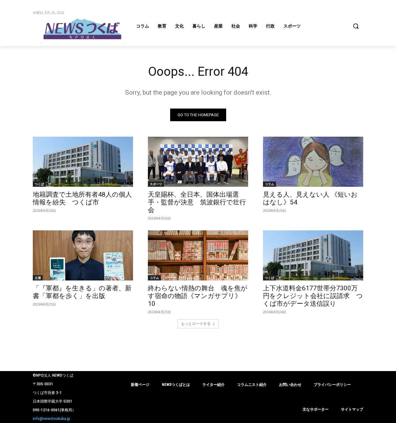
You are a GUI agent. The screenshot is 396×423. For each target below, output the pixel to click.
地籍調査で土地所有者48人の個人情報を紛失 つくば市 (82, 198)
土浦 (38, 278)
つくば (39, 184)
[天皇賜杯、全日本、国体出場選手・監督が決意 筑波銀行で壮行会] (198, 162)
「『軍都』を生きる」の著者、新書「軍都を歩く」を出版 (82, 292)
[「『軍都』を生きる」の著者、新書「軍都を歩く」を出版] (83, 255)
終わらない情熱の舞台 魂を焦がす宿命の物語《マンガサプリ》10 (198, 295)
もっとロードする (196, 323)
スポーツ (156, 184)
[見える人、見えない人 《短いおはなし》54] (313, 162)
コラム (269, 184)
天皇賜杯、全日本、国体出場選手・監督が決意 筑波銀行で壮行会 (197, 202)
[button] (355, 26)
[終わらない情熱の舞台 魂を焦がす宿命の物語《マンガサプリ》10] (198, 255)
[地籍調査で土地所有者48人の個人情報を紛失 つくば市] (83, 162)
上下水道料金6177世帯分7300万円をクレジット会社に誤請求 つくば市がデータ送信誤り (313, 295)
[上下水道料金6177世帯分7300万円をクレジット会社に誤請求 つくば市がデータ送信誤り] (313, 255)
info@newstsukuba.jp (51, 419)
